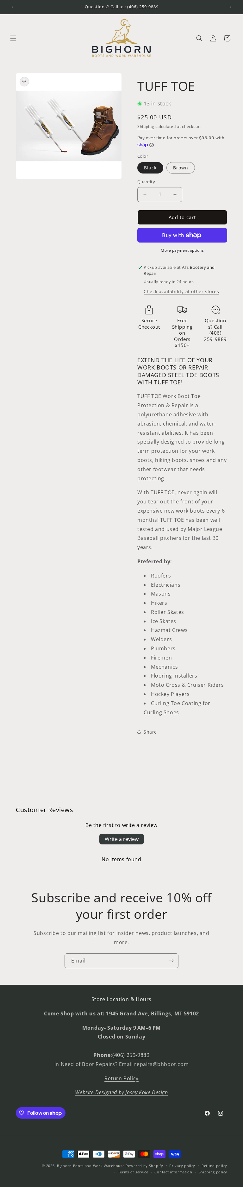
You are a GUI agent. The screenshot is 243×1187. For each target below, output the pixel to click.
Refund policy (214, 1165)
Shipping (145, 126)
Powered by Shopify (144, 1165)
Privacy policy (182, 1165)
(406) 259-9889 (130, 1054)
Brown (180, 168)
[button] (13, 38)
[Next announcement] (231, 7)
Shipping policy (213, 1172)
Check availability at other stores (181, 291)
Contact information (173, 1172)
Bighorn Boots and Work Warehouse (90, 1165)
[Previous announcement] (12, 7)
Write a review (122, 839)
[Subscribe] (171, 960)
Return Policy (121, 1078)
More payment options (182, 250)
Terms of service (133, 1172)
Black (150, 168)
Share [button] (150, 732)
